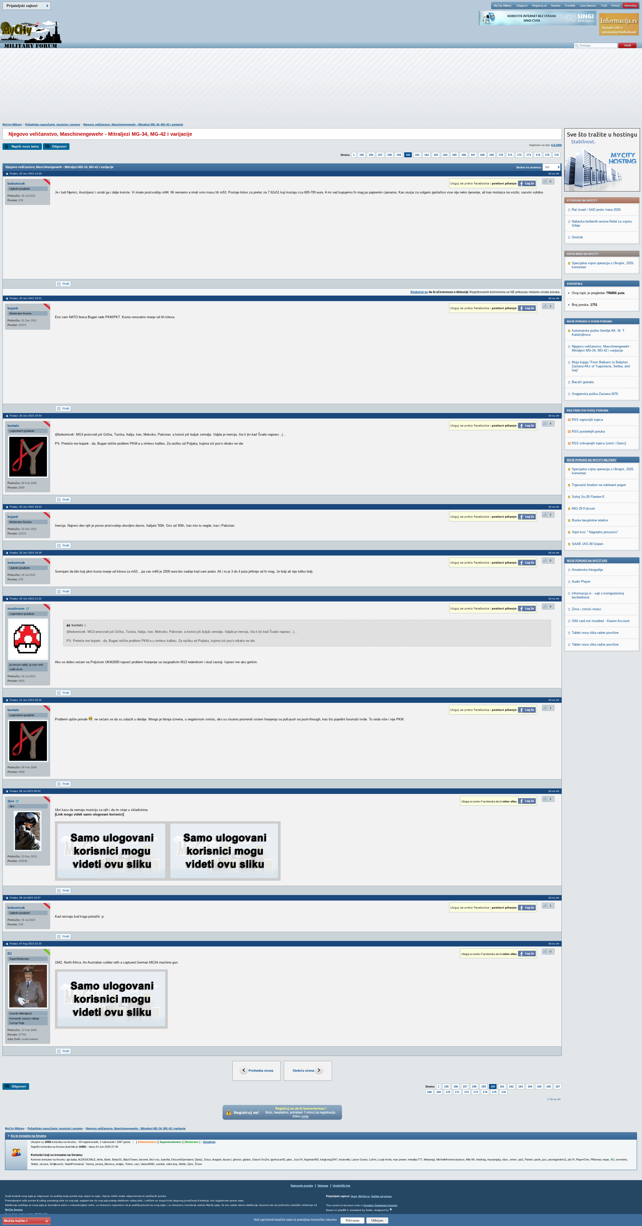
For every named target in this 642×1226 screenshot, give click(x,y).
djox (11, 801)
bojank (13, 308)
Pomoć (615, 5)
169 (491, 154)
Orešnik (577, 237)
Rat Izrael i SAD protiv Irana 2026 (596, 210)
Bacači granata (583, 382)
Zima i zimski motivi (586, 609)
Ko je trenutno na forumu (28, 1136)
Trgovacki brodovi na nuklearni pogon (599, 485)
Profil (66, 283)
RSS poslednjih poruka (588, 431)
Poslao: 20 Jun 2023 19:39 (26, 552)
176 (556, 154)
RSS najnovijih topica (587, 420)
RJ (10, 954)
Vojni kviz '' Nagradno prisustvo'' (595, 532)
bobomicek (16, 183)
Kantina (555, 5)
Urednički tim (341, 1185)
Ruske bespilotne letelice (590, 520)
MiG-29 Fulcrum (583, 508)
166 (463, 154)
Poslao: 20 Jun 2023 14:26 (26, 173)
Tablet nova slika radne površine (595, 633)
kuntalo (13, 426)
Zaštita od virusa (381, 1196)
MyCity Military (503, 5)
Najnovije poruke (302, 1185)
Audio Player (581, 581)
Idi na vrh (555, 1099)
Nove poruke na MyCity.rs (587, 560)
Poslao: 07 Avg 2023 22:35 (26, 943)
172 (519, 154)
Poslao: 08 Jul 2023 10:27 (25, 897)
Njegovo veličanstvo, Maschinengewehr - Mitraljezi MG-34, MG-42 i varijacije (133, 124)
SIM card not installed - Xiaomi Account (600, 621)
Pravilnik (570, 5)
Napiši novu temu (25, 146)
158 (389, 154)
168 (482, 154)
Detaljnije (209, 1141)
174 (538, 154)
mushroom (16, 608)
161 (417, 154)
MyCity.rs (364, 1196)
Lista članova (588, 5)
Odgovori (59, 146)
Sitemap (322, 1185)
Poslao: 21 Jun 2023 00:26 (26, 700)
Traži (604, 5)
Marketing (630, 5)
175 (547, 154)
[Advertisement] (321, 88)
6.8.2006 (556, 145)
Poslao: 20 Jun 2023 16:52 (26, 298)
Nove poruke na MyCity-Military (591, 459)
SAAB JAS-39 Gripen (587, 544)
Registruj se (539, 5)
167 (473, 154)
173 (528, 154)
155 (361, 154)
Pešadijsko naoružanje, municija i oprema (52, 124)
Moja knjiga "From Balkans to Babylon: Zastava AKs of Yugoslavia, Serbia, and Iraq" (601, 366)
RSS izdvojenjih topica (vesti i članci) (599, 443)
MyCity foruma (14, 1209)
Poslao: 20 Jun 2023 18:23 (26, 506)
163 (436, 154)
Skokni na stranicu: (529, 167)
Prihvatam (352, 1220)
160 (408, 154)
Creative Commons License (380, 1205)
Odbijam (377, 1220)
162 (426, 154)
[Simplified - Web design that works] (390, 1209)
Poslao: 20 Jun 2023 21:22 (26, 598)
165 (454, 154)
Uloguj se (522, 5)
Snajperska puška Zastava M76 (595, 394)
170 (501, 154)
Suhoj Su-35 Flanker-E (588, 497)
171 (510, 154)
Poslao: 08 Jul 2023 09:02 (25, 791)
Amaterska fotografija (587, 570)
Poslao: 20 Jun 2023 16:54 (26, 415)
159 (398, 154)
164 (445, 154)
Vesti (354, 1196)
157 (380, 154)
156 (371, 154)
